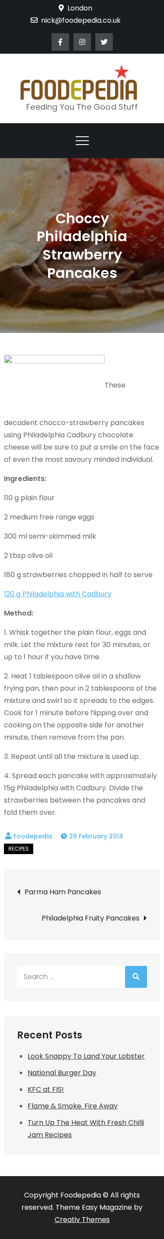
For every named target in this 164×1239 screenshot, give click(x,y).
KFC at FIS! (46, 1089)
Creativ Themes (82, 1220)
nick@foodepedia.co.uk (81, 20)
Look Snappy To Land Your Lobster (86, 1056)
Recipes (18, 848)
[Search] (136, 977)
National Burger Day (62, 1073)
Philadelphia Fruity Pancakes (91, 918)
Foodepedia (33, 836)
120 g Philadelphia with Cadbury (58, 594)
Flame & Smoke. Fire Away (73, 1106)
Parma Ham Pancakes (62, 892)
